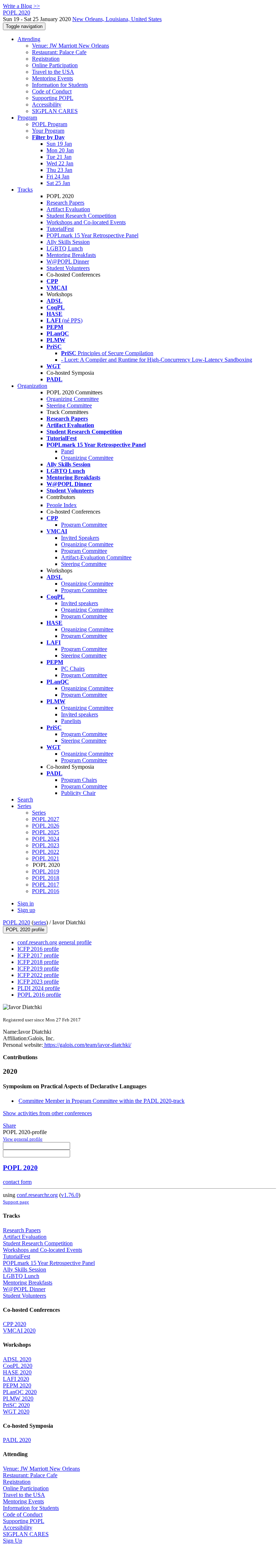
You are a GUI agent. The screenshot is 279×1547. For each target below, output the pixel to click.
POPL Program (49, 124)
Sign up (26, 910)
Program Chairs (79, 780)
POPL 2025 (45, 832)
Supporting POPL (52, 98)
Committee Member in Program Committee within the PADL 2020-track (102, 1101)
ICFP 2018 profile (38, 962)
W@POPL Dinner (67, 261)
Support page (16, 1202)
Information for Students (60, 85)
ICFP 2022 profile (38, 975)
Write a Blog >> (21, 6)
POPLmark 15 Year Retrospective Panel (92, 235)
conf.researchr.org (37, 1195)
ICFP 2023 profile (38, 982)
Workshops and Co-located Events (86, 222)
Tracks (25, 189)
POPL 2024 (45, 839)
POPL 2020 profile (25, 929)
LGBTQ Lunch (64, 248)
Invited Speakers (80, 538)
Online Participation (55, 65)
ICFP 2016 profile (38, 949)
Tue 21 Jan (59, 157)
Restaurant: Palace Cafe (59, 52)
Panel (67, 451)
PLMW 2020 (18, 1398)
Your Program (48, 131)
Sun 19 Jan (59, 144)
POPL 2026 (45, 826)
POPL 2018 (45, 878)
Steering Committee (69, 405)
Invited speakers (79, 603)
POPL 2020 (16, 922)
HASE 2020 (17, 1372)
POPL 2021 (45, 858)
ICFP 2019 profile (38, 968)
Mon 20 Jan (60, 150)
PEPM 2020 (17, 1385)
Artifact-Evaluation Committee (96, 557)
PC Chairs (73, 669)
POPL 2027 (45, 819)
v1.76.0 (69, 1195)
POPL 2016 (45, 891)
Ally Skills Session (68, 242)
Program (27, 117)
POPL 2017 (45, 884)
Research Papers (65, 203)
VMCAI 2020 (19, 1330)
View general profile (23, 1139)
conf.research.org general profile (54, 942)
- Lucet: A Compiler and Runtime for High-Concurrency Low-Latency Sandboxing (156, 360)
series (39, 922)
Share (9, 1125)
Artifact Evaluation (68, 209)
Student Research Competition (81, 216)
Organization (32, 386)
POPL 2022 (45, 852)
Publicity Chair (78, 793)
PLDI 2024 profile (38, 988)
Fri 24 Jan (57, 176)
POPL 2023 (45, 845)
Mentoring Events (52, 78)
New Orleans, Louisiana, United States (117, 19)
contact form (17, 1182)
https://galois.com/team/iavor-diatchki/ (87, 1045)
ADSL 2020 (17, 1359)
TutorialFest (60, 229)
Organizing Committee (72, 399)
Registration (46, 59)
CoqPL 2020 (17, 1366)
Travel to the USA (53, 72)
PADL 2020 (17, 1440)
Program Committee (84, 525)
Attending (28, 39)
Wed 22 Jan (59, 163)
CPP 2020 (14, 1324)
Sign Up (12, 1541)
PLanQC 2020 (20, 1392)
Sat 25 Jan (58, 183)
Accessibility (46, 104)
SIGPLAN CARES (55, 111)
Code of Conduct (52, 91)
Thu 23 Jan (59, 170)
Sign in (25, 903)
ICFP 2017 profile (38, 955)
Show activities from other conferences (47, 1113)
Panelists (71, 721)
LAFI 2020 (16, 1379)
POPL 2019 (45, 871)
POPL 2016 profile (39, 995)
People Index (61, 505)
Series (39, 812)
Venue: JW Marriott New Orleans (70, 46)
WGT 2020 (16, 1412)
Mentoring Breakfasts (71, 255)
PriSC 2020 (16, 1405)
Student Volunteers (68, 268)
